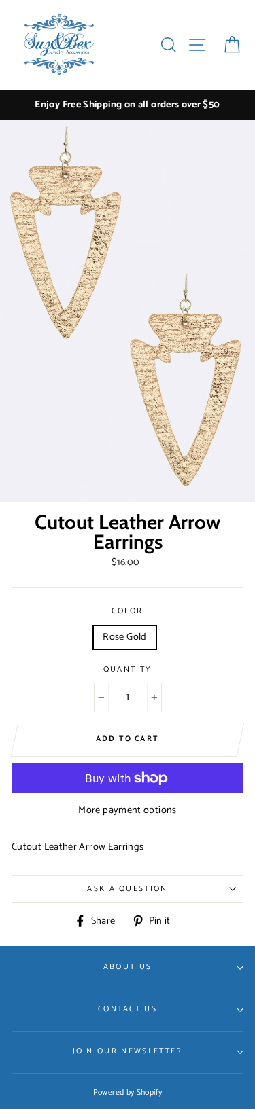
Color (127, 611)
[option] (127, 105)
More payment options (127, 810)
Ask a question (127, 888)
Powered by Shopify (128, 1092)
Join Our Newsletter (128, 1050)
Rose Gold (124, 637)
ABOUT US (127, 966)
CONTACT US (127, 1008)
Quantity (127, 669)
